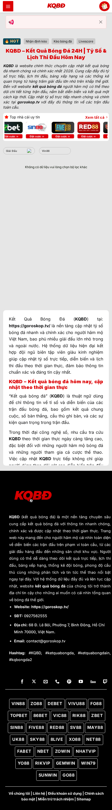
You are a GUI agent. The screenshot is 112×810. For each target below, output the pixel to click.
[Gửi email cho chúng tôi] (45, 681)
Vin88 (46, 150)
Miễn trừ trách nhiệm (56, 799)
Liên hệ (39, 793)
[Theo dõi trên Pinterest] (69, 681)
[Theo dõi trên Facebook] (22, 681)
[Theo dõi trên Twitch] (105, 681)
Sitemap (84, 799)
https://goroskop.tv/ (50, 607)
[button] (8, 6)
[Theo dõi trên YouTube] (81, 681)
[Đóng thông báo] (101, 22)
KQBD (14, 517)
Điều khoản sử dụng (65, 793)
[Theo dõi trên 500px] (93, 681)
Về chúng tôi (19, 793)
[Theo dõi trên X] (34, 681)
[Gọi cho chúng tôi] (57, 681)
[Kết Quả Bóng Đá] (56, 6)
